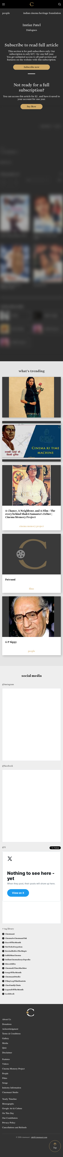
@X (4, 847)
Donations (7, 1024)
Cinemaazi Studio (10, 1092)
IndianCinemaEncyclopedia (17, 959)
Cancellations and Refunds (14, 1127)
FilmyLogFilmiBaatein (15, 981)
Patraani (10, 579)
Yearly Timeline (9, 1098)
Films (4, 1078)
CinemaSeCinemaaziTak (16, 938)
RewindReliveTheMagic (16, 951)
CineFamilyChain (13, 985)
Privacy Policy (8, 1122)
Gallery (5, 1038)
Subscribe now (31, 67)
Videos (5, 1063)
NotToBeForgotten (13, 947)
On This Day (8, 1113)
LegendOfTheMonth (14, 989)
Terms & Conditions (11, 1033)
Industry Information (11, 1087)
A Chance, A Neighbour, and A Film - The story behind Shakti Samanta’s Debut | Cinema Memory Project (30, 514)
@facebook (7, 766)
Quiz (4, 1047)
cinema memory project (31, 526)
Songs (5, 1082)
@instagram (8, 684)
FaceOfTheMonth (13, 942)
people (6, 13)
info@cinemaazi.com (39, 1137)
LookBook (9, 994)
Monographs (8, 1103)
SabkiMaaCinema (13, 955)
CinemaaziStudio (13, 977)
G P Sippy (11, 642)
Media (5, 1043)
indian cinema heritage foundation (42, 13)
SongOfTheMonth (13, 972)
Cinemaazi (10, 934)
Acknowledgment (10, 1028)
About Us (6, 1019)
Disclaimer (7, 1052)
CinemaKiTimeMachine (16, 968)
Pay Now (31, 106)
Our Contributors (10, 1117)
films (31, 588)
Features (6, 1059)
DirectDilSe (10, 964)
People (5, 1073)
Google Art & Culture (12, 1108)
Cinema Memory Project (13, 1068)
